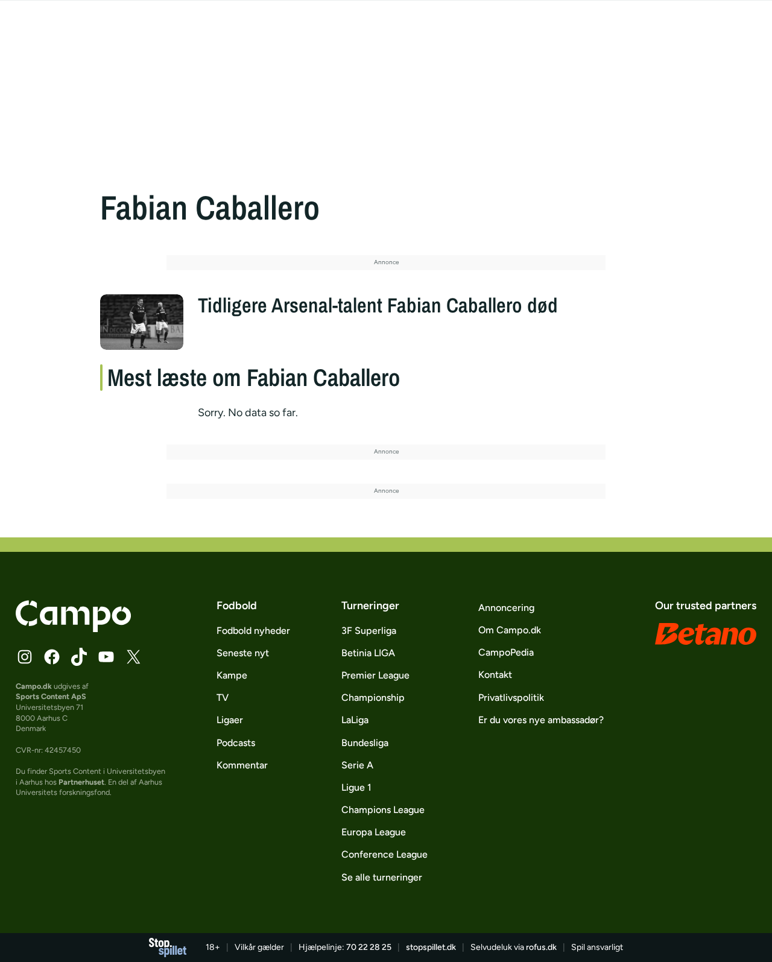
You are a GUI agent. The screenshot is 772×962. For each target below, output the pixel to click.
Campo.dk (34, 686)
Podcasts (236, 742)
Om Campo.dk (509, 630)
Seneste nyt (243, 653)
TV (223, 697)
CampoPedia (506, 652)
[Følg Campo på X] (133, 657)
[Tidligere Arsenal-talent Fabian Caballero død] (141, 322)
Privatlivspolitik (511, 697)
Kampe (232, 675)
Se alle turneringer (381, 877)
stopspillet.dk (431, 947)
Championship (373, 697)
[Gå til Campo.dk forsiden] (73, 628)
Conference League (384, 854)
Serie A (357, 765)
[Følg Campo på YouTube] (106, 657)
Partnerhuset (81, 781)
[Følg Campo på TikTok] (79, 657)
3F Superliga (368, 630)
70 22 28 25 (368, 947)
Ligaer (230, 720)
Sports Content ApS (51, 696)
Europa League (373, 832)
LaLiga (355, 720)
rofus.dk (541, 947)
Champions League (383, 809)
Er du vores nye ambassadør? (541, 720)
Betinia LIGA (368, 653)
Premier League (375, 675)
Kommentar (242, 765)
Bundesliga (364, 742)
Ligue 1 (356, 787)
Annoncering (506, 607)
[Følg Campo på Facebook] (52, 657)
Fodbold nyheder (253, 630)
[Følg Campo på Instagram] (25, 657)
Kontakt (495, 674)
